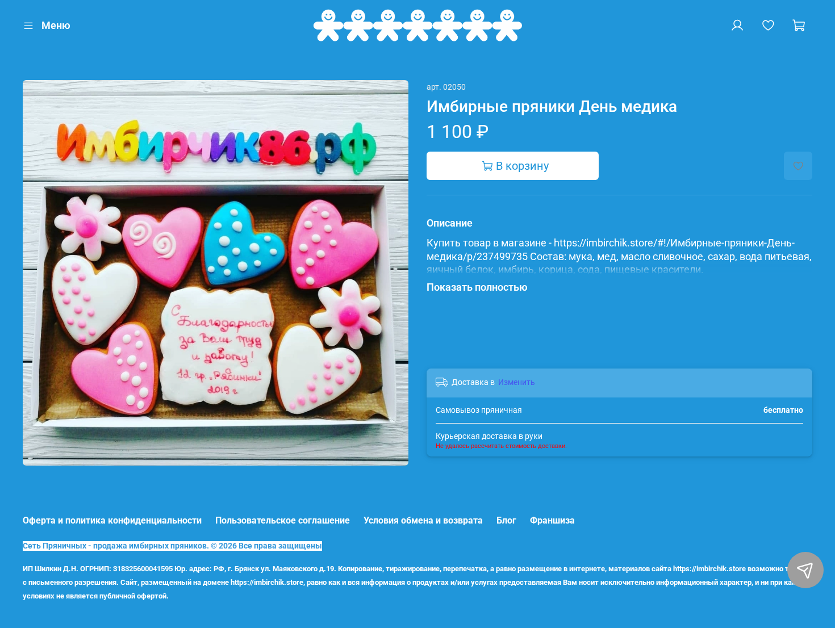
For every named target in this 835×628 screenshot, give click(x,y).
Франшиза (552, 520)
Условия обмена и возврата (423, 520)
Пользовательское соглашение (282, 520)
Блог (506, 520)
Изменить (516, 382)
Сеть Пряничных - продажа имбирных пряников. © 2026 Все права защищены (172, 546)
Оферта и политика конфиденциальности (112, 520)
